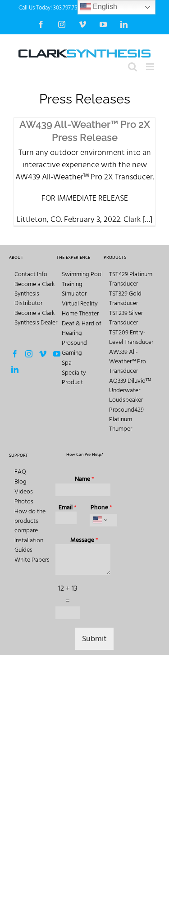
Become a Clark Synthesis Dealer (35, 317)
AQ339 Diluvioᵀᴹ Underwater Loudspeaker (130, 390)
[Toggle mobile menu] (150, 66)
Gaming (72, 352)
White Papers (32, 559)
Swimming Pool (82, 274)
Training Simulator (74, 288)
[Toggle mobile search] (132, 66)
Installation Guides (28, 544)
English (104, 6)
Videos (23, 491)
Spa (67, 362)
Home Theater (80, 313)
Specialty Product (74, 377)
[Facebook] (14, 353)
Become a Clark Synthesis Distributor (34, 293)
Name (84, 479)
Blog (20, 481)
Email (68, 507)
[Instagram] (28, 353)
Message (84, 540)
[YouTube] (56, 353)
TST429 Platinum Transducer (130, 278)
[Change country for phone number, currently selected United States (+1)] (99, 520)
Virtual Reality (80, 303)
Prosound (74, 342)
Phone (101, 507)
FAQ (20, 471)
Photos (23, 501)
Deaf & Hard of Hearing (81, 328)
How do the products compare (30, 521)
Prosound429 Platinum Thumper (126, 419)
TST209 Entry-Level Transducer (131, 337)
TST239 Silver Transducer (126, 317)
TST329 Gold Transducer (125, 298)
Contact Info (30, 274)
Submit (94, 638)
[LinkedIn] (14, 369)
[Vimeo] (42, 353)
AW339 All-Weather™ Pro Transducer (127, 361)
